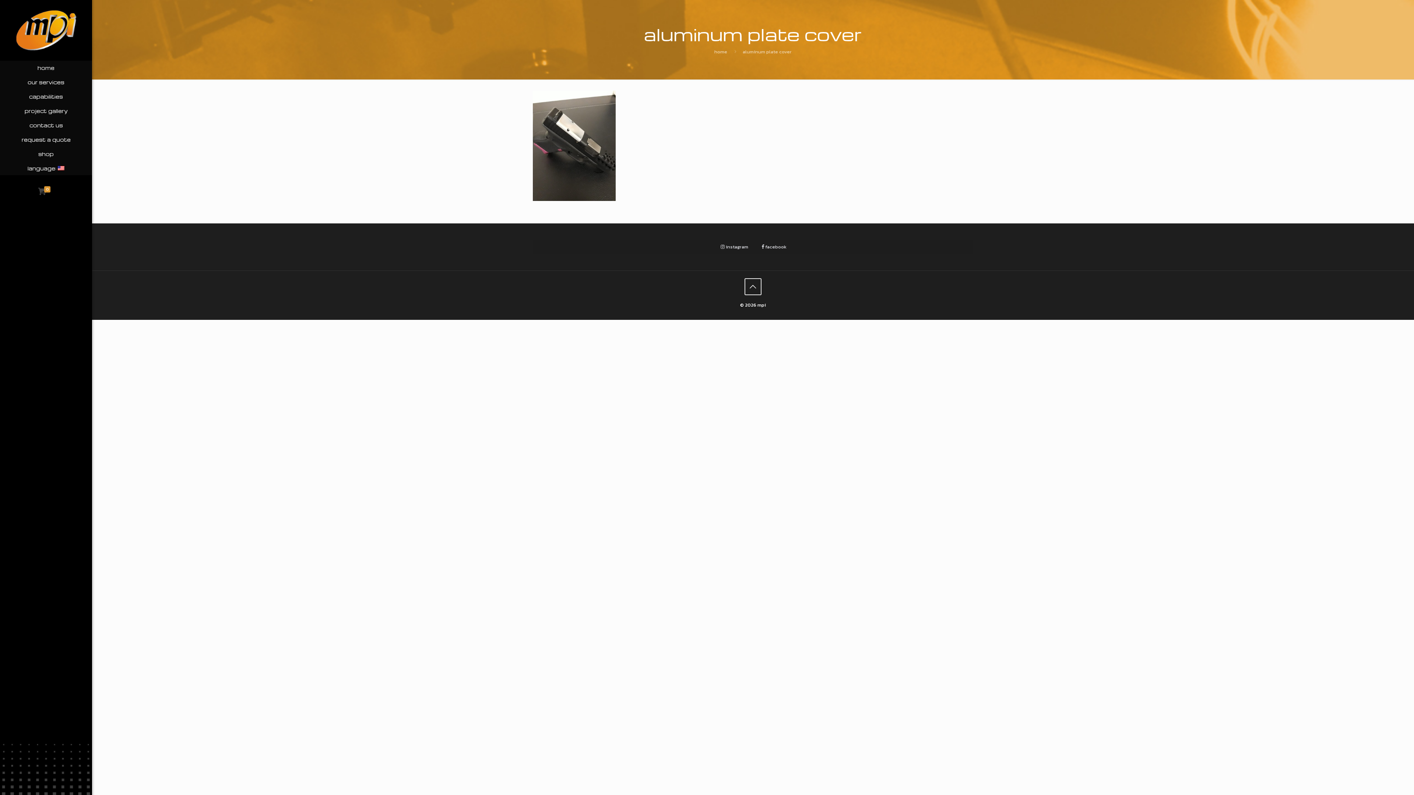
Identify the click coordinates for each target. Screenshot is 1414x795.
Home (720, 51)
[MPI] (46, 30)
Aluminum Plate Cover (767, 51)
